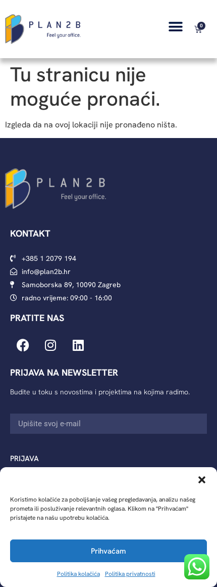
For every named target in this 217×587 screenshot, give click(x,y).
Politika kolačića (78, 574)
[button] (202, 480)
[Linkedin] (78, 345)
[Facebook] (22, 345)
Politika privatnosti (130, 574)
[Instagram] (50, 345)
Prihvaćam (108, 551)
